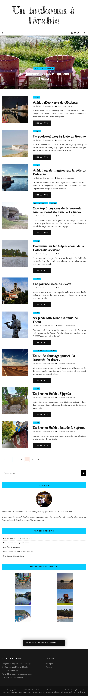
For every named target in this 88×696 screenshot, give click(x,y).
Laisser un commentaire (66, 106)
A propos (49, 664)
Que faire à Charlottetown (13, 556)
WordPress (81, 692)
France (37, 131)
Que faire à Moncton (11, 547)
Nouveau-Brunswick (44, 68)
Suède (36, 97)
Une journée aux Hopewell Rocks (16, 543)
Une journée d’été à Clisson (52, 284)
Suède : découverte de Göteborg (55, 102)
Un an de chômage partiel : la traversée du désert (54, 358)
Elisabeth (39, 106)
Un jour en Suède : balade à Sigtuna (59, 427)
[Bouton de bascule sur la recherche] (85, 33)
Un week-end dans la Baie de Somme (59, 136)
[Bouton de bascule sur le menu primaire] (3, 33)
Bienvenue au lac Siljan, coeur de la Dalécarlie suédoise (58, 248)
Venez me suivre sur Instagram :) (45, 643)
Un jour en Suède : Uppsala (52, 394)
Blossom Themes (60, 692)
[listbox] (44, 62)
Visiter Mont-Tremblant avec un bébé (18, 551)
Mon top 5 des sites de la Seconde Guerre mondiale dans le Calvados (57, 210)
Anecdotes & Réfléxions (45, 351)
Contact (49, 667)
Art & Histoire (40, 203)
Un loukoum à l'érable (44, 15)
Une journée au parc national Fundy (44, 76)
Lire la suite (42, 123)
